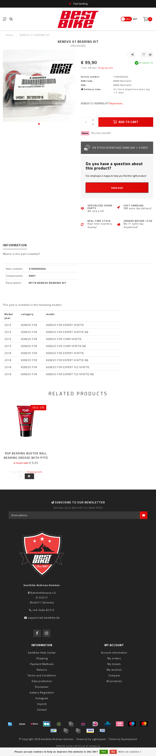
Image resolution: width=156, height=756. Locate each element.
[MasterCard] (144, 724)
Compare (114, 675)
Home (9, 35)
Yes (103, 751)
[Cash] (59, 724)
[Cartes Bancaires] (46, 724)
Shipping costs (105, 67)
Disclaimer (42, 687)
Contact (42, 710)
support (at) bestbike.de (44, 618)
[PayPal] (66, 730)
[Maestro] (132, 724)
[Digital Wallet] (71, 724)
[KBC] (107, 724)
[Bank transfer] (22, 724)
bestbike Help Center (42, 653)
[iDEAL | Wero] (95, 724)
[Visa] (90, 730)
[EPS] (83, 724)
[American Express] (10, 724)
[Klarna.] (119, 724)
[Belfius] (34, 724)
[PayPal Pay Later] (78, 730)
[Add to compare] (150, 54)
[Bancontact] (53, 730)
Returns (42, 670)
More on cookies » (130, 751)
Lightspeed (99, 739)
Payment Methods (42, 664)
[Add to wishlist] (144, 54)
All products (114, 681)
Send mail (117, 188)
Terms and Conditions (42, 675)
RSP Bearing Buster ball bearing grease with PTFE (26, 455)
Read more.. (116, 103)
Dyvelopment (129, 739)
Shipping (42, 658)
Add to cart (128, 122)
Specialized (78, 46)
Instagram (41, 698)
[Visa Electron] (102, 730)
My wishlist (114, 670)
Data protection (42, 681)
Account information (114, 653)
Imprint (42, 704)
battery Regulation (42, 692)
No (113, 751)
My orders (114, 658)
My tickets (114, 664)
